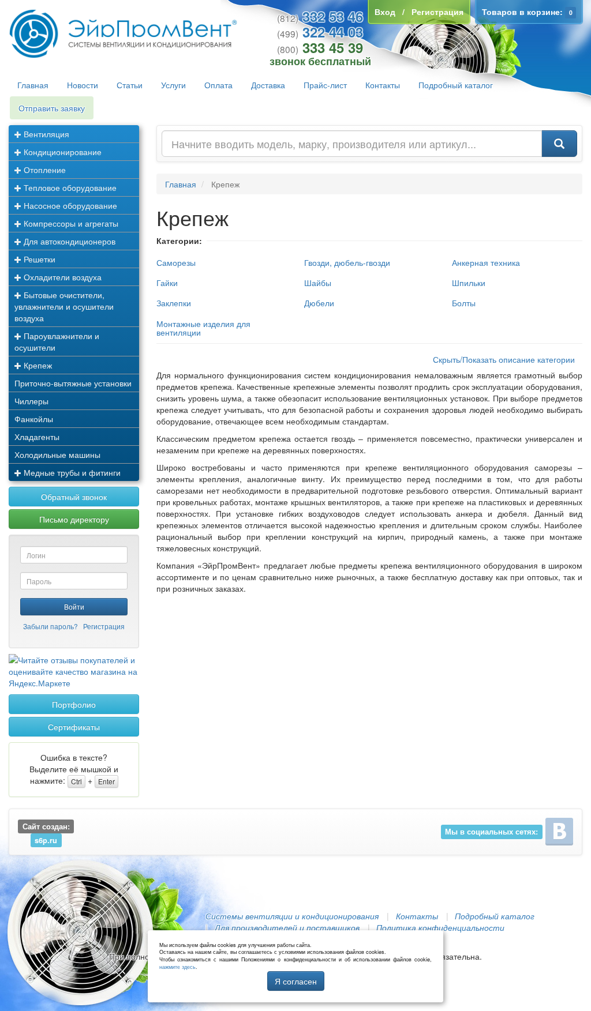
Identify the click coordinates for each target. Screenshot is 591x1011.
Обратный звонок (74, 496)
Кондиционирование (61, 151)
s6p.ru (46, 840)
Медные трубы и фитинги (71, 472)
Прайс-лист (325, 85)
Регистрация (104, 626)
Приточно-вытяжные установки (73, 383)
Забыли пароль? (50, 626)
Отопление (43, 169)
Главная (32, 85)
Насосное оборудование (69, 205)
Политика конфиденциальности (440, 927)
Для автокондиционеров (68, 241)
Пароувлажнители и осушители (56, 341)
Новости (82, 85)
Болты (464, 303)
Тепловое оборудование (69, 187)
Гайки (167, 282)
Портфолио (74, 704)
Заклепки (173, 303)
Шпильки (468, 282)
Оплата (218, 85)
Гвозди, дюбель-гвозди (347, 262)
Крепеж (36, 365)
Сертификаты (74, 726)
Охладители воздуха (61, 277)
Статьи (130, 85)
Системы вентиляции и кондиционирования (292, 916)
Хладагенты (36, 436)
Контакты (382, 85)
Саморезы (176, 262)
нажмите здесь (177, 967)
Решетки (38, 259)
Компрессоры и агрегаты (69, 223)
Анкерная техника (486, 262)
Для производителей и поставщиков (287, 927)
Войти (74, 606)
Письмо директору (74, 519)
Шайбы (317, 282)
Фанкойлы (33, 418)
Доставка (268, 85)
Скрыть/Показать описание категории (504, 359)
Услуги (173, 85)
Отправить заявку (51, 108)
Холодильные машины (57, 454)
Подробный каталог (455, 85)
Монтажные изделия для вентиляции (203, 328)
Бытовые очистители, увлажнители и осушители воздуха (64, 306)
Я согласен (296, 981)
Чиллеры (31, 401)
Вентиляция (45, 134)
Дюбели (319, 303)
